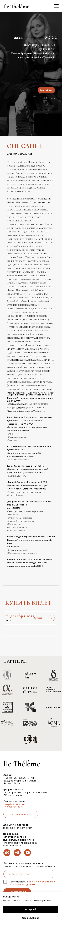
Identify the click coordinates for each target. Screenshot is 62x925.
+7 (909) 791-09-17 (13, 807)
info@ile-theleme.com (16, 804)
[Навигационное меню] (56, 6)
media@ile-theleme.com (17, 827)
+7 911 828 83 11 (12, 845)
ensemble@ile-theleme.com (20, 842)
